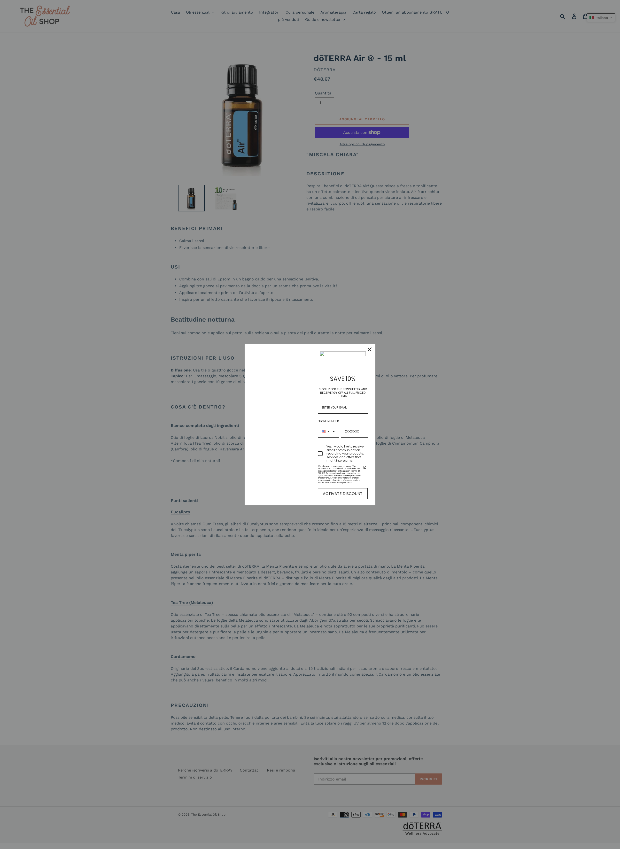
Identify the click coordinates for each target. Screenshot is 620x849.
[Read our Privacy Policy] (365, 467)
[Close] (369, 349)
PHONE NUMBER (328, 421)
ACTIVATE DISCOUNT (343, 493)
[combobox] (328, 432)
